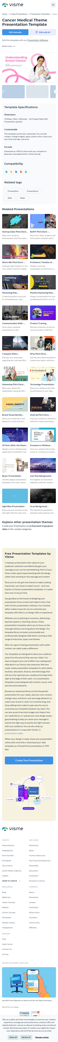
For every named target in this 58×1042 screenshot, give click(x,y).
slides (22, 198)
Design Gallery (8, 923)
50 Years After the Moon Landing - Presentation (14, 445)
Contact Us (6, 949)
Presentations (8, 845)
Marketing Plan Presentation (9, 292)
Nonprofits (33, 866)
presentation (13, 191)
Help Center (7, 944)
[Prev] (15, 67)
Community (34, 923)
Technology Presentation (42, 384)
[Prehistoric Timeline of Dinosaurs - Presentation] (43, 251)
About (31, 892)
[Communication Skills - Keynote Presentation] (15, 313)
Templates (6, 917)
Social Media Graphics (11, 871)
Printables (6, 861)
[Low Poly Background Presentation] (43, 465)
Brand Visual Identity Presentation (12, 414)
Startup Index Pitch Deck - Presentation (15, 231)
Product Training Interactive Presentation (42, 323)
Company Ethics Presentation (10, 353)
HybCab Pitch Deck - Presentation (40, 414)
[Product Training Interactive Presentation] (43, 313)
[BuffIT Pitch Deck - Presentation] (43, 221)
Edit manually (15, 32)
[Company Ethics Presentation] (15, 343)
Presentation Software (37, 40)
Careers (32, 902)
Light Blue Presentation (13, 506)
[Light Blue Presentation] (15, 496)
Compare (33, 917)
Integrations (7, 928)
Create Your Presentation (29, 760)
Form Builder (8, 855)
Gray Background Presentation (38, 506)
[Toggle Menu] (53, 5)
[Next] (42, 67)
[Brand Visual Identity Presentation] (15, 404)
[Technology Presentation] (43, 374)
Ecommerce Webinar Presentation (40, 445)
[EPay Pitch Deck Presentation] (43, 343)
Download (33, 907)
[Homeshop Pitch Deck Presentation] (15, 374)
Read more (7, 46)
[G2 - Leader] (35, 1012)
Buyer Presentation (11, 476)
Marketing (33, 845)
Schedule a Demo (37, 881)
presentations (32, 191)
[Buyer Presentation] (15, 465)
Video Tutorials (8, 902)
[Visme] (12, 5)
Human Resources (37, 855)
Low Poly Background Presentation (40, 476)
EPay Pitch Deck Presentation (38, 353)
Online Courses (8, 912)
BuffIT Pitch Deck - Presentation (39, 231)
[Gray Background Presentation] (43, 496)
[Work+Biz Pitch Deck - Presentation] (15, 251)
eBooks (5, 907)
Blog (4, 892)
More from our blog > (10, 1007)
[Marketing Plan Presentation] (15, 282)
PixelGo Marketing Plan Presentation (41, 292)
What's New (34, 912)
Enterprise (33, 876)
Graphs (5, 876)
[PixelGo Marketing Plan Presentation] (43, 282)
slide (10, 198)
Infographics (7, 850)
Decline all (26, 1037)
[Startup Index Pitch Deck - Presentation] (15, 221)
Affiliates (33, 928)
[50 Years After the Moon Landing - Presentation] (15, 435)
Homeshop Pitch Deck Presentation (12, 384)
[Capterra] (25, 1012)
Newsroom (34, 897)
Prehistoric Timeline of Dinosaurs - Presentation (42, 262)
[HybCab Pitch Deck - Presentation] (43, 404)
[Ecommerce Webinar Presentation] (43, 435)
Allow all (13, 1037)
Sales (31, 850)
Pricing (5, 954)
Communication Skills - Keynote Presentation (13, 323)
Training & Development (40, 861)
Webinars (6, 897)
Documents (7, 866)
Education (33, 871)
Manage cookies (42, 1037)
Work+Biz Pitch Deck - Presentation (13, 262)
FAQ (4, 939)
